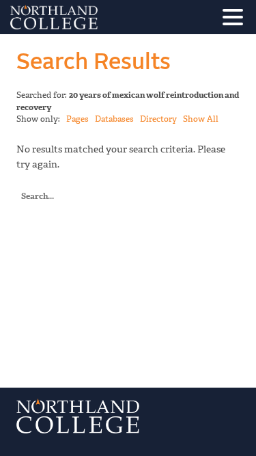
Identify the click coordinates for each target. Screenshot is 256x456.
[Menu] (236, 19)
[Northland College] (92, 17)
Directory (158, 118)
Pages (77, 118)
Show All (200, 118)
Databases (114, 118)
